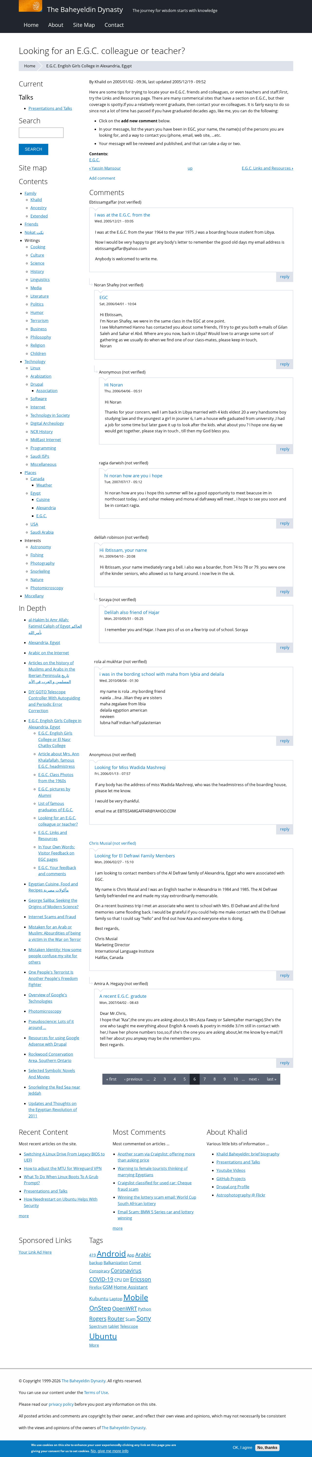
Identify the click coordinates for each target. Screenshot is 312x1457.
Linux (35, 368)
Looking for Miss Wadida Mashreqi (130, 767)
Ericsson (140, 1279)
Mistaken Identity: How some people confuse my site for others (55, 956)
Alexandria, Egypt (44, 642)
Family (30, 193)
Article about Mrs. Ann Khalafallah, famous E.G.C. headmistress (58, 760)
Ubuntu (103, 1336)
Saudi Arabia (42, 532)
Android (111, 1253)
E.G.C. (94, 160)
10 (236, 1079)
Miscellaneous (43, 464)
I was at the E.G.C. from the (122, 215)
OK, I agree (242, 1448)
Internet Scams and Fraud (52, 916)
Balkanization (116, 1262)
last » (271, 1079)
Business (38, 329)
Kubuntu (98, 1298)
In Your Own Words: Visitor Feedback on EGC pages (56, 853)
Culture (37, 255)
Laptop (115, 1298)
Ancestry (38, 207)
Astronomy (40, 547)
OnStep (100, 1308)
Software (38, 398)
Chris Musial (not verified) (112, 843)
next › (254, 1079)
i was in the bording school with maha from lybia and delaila (161, 674)
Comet (135, 1262)
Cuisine (43, 499)
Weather (44, 485)
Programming (43, 448)
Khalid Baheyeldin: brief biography (247, 1154)
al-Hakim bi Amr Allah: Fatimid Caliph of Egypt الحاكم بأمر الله (55, 626)
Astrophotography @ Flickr (240, 1195)
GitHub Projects (231, 1178)
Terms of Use (96, 1392)
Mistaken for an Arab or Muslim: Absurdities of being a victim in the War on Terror (55, 933)
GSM (108, 1287)
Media (36, 288)
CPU (118, 1279)
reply (284, 276)
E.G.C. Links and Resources (267, 168)
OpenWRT (124, 1308)
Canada (37, 478)
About (55, 24)
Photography (42, 563)
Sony (143, 1318)
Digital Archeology (47, 423)
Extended (39, 216)
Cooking (37, 247)
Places (30, 472)
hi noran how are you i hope (133, 476)
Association (47, 390)
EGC (103, 297)
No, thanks (267, 1448)
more (24, 1215)
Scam (131, 1319)
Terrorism (39, 320)
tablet (113, 1326)
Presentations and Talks (50, 108)
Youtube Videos (230, 1170)
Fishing (36, 555)
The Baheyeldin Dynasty (84, 1381)
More (94, 1345)
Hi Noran (113, 385)
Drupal (36, 384)
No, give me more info (109, 1451)
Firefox (95, 1287)
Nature (36, 579)
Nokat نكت (34, 232)
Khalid (36, 199)
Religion (37, 345)
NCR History (41, 431)
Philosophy (40, 337)
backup (96, 1262)
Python (144, 1309)
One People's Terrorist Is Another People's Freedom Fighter (53, 978)
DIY (126, 1279)
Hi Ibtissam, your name (123, 550)
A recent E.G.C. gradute (122, 996)
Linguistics (40, 279)
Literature (39, 296)
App (130, 1255)
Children (38, 353)
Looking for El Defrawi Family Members (135, 856)
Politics (37, 304)
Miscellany (34, 596)
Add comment (102, 178)
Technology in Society (50, 415)
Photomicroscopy (46, 588)
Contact (114, 24)
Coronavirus (126, 1270)
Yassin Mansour (105, 168)
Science (37, 263)
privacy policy (61, 1404)
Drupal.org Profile (232, 1186)
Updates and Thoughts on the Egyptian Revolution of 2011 (53, 1110)
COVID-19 (101, 1279)
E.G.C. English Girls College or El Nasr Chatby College (55, 739)
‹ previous (133, 1079)
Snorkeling (40, 571)
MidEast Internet (45, 439)
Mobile (135, 1297)
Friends (31, 224)
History (37, 271)
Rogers (98, 1318)
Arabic (143, 1254)
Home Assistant (131, 1287)
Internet (37, 407)
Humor (37, 312)
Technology (35, 361)
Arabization (40, 376)
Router (116, 1318)
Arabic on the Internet (49, 653)
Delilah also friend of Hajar (131, 612)
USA (34, 524)
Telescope (129, 1326)
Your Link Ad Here (35, 1252)
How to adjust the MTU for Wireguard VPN (63, 1168)
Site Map (84, 24)
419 (92, 1255)
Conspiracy (99, 1271)
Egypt (35, 493)
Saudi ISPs (39, 456)
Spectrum (98, 1326)
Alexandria (46, 507)
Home (31, 24)
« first (111, 1079)
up (190, 168)
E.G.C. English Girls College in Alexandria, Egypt (89, 66)
